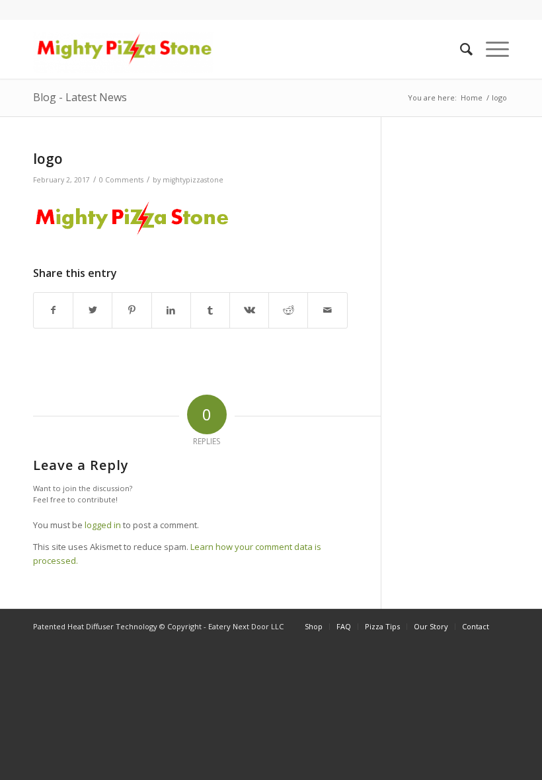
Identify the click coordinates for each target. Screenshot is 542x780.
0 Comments (121, 179)
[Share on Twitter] (92, 310)
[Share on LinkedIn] (171, 310)
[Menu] (491, 49)
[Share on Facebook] (53, 310)
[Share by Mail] (327, 310)
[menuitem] (460, 49)
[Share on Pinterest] (131, 310)
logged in (103, 525)
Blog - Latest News (80, 97)
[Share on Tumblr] (210, 310)
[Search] (460, 49)
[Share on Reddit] (288, 310)
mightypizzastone (193, 179)
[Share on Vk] (249, 310)
